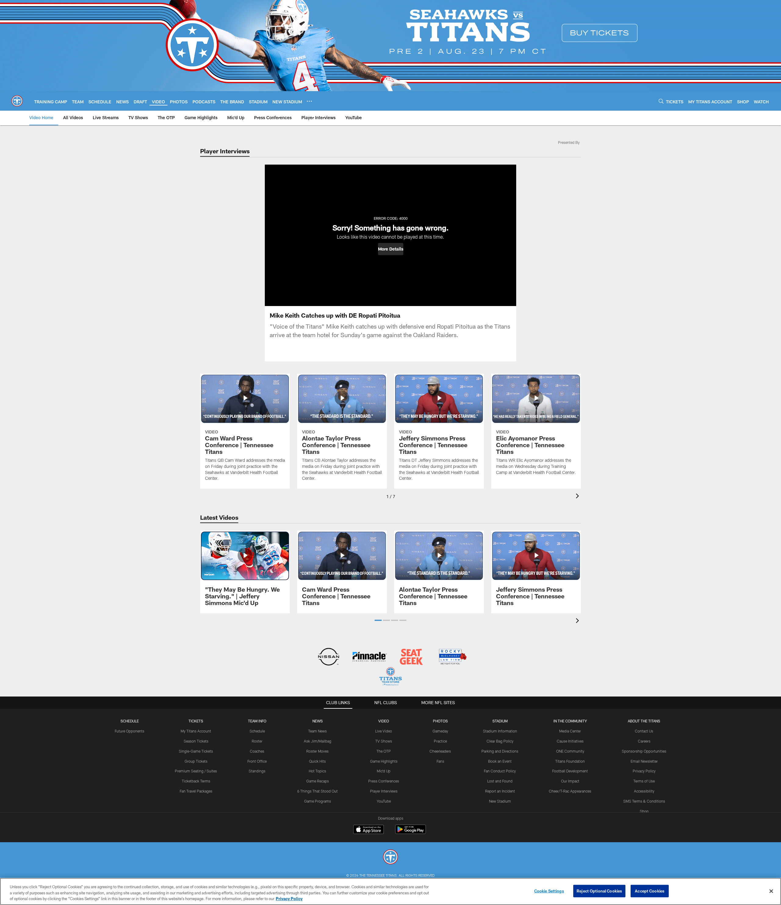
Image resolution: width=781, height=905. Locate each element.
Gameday (440, 731)
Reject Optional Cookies (599, 890)
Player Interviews (384, 791)
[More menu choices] (309, 101)
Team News (317, 731)
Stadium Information (500, 731)
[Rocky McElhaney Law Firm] (452, 657)
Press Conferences (383, 781)
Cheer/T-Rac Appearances (570, 791)
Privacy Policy (644, 771)
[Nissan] (328, 657)
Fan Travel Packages (196, 791)
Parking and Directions (499, 751)
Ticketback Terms (196, 781)
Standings (257, 771)
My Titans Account (196, 731)
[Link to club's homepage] (17, 101)
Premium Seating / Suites (196, 771)
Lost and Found (500, 781)
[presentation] (578, 496)
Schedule (130, 721)
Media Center (570, 731)
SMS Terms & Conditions (644, 801)
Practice (440, 741)
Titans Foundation (570, 761)
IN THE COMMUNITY (570, 721)
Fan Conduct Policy (500, 771)
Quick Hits (317, 761)
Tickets (196, 721)
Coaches (257, 751)
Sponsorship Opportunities (644, 751)
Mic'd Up (383, 771)
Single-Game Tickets (196, 751)
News (317, 721)
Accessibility (644, 791)
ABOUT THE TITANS (644, 721)
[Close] (771, 891)
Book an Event (500, 761)
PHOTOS (440, 721)
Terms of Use (644, 781)
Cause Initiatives (570, 741)
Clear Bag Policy (500, 741)
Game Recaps (317, 781)
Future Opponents (129, 731)
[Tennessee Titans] (390, 857)
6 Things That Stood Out (317, 791)
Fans (440, 761)
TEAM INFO (257, 721)
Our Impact (570, 781)
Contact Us (644, 731)
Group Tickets (196, 761)
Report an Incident (500, 791)
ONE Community (570, 751)
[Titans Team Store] (390, 677)
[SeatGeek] (411, 657)
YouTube (384, 801)
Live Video (383, 731)
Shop (644, 811)
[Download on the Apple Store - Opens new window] (368, 830)
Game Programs (317, 801)
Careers (644, 741)
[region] (390, 891)
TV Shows (383, 741)
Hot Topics (317, 771)
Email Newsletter (644, 761)
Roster (257, 741)
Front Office (257, 761)
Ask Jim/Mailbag (317, 741)
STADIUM (500, 721)
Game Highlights (384, 761)
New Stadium (500, 801)
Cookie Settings (549, 890)
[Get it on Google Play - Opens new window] (410, 832)
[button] (390, 249)
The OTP (383, 751)
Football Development (570, 771)
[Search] (661, 101)
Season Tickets (196, 741)
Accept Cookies (649, 890)
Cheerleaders (440, 751)
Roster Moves (317, 751)
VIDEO (383, 721)
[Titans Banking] (369, 657)
